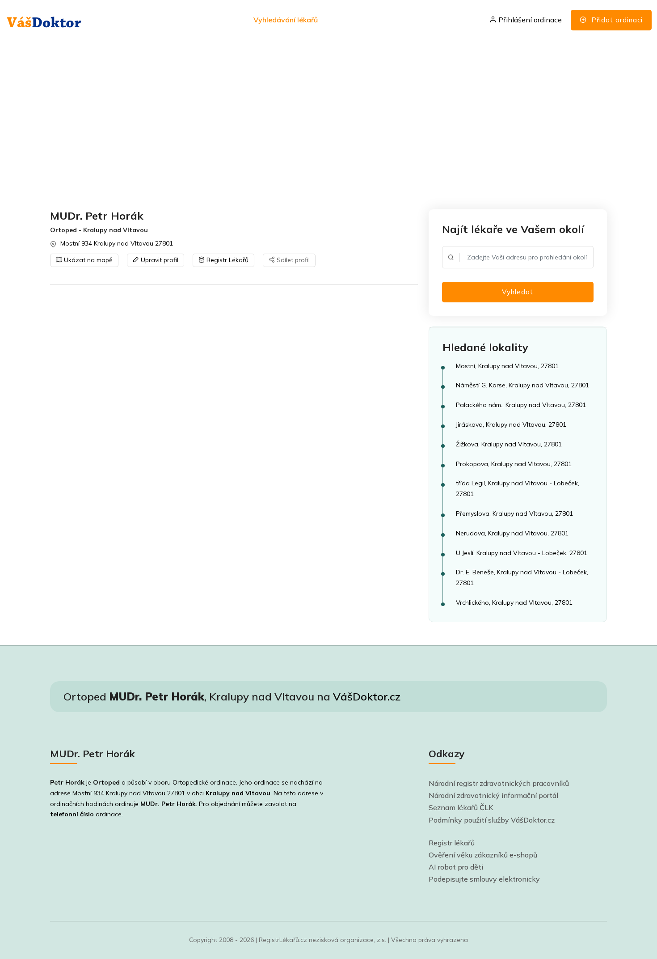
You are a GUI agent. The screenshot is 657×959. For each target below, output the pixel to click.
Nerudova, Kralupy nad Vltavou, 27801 (512, 533)
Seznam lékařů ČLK (461, 807)
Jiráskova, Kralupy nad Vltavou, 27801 (511, 424)
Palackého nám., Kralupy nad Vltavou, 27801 (521, 405)
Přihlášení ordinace (529, 19)
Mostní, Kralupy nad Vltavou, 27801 (507, 366)
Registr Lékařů (226, 260)
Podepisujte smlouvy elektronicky (484, 878)
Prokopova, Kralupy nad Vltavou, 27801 (514, 464)
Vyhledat (517, 292)
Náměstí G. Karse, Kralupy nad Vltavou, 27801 (522, 385)
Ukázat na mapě (87, 260)
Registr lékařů (452, 842)
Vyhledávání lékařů (285, 19)
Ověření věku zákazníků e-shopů (483, 854)
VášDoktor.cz (366, 696)
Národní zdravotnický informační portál (493, 795)
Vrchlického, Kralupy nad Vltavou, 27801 (514, 602)
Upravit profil (158, 260)
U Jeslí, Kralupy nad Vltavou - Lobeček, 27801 (521, 553)
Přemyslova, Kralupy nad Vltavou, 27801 (514, 513)
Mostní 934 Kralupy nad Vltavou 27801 (116, 243)
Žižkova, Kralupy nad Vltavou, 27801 (509, 444)
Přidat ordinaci (616, 20)
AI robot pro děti (456, 866)
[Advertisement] (318, 125)
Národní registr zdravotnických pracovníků (499, 783)
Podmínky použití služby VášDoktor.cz (492, 819)
